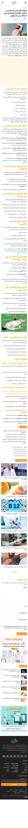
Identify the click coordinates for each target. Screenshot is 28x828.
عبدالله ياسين (16, 18)
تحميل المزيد (14, 572)
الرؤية (21, 789)
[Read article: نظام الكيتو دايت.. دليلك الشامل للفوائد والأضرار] (24, 682)
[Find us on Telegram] (4, 756)
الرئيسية (25, 7)
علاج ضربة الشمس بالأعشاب (20, 451)
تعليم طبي (6, 763)
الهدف (10, 789)
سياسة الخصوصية (23, 791)
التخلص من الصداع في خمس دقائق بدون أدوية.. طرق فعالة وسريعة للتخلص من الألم (15, 250)
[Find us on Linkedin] (18, 756)
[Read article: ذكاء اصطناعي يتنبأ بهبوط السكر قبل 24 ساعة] (14, 522)
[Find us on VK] (11, 756)
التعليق (24, 587)
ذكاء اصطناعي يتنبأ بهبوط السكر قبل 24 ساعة (14, 439)
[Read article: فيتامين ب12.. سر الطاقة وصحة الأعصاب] (14, 505)
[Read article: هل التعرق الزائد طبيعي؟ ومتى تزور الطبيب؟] (14, 558)
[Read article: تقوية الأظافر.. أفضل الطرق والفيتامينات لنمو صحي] (24, 700)
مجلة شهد (12, 795)
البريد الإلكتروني (22, 613)
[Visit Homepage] (14, 2)
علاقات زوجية (14, 763)
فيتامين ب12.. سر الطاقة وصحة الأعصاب (15, 437)
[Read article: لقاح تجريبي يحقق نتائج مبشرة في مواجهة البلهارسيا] (14, 469)
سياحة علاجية (6, 767)
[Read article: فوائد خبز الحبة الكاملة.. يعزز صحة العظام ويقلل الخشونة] (24, 688)
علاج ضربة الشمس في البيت (20, 453)
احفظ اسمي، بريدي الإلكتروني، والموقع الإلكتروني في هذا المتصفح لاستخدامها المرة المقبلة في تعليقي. (15, 628)
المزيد (16, 770)
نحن (26, 789)
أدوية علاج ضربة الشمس (17, 447)
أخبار (8, 769)
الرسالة (16, 789)
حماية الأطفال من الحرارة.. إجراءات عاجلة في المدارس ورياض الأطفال (15, 160)
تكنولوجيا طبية (14, 767)
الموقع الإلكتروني (22, 619)
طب (21, 7)
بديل (8, 765)
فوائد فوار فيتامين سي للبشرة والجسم (15, 434)
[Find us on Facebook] (25, 756)
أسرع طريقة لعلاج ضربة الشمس (19, 449)
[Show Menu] (25, 2)
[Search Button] (2, 2)
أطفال (25, 770)
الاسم (25, 606)
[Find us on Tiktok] (7, 756)
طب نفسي (24, 772)
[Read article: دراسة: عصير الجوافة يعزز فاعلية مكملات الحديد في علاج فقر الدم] (24, 671)
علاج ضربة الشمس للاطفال (20, 455)
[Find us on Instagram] (14, 756)
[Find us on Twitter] (21, 756)
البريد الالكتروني (23, 778)
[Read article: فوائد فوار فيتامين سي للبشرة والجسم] (14, 488)
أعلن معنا (15, 791)
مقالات (7, 770)
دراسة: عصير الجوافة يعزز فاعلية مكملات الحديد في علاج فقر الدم (10, 670)
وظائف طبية (15, 771)
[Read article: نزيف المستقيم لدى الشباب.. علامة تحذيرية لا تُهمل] (14, 539)
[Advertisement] (14, 72)
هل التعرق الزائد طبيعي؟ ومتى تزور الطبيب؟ (15, 566)
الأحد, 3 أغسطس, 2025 (19, 21)
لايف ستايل (15, 765)
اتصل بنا (8, 791)
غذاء (26, 767)
